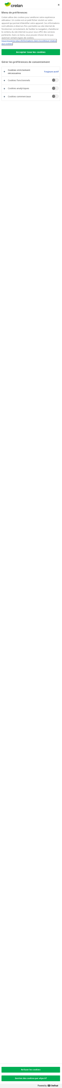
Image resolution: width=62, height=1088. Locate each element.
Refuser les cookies (30, 1069)
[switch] (55, 80)
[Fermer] (58, 5)
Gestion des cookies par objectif (31, 1078)
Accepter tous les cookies (30, 52)
